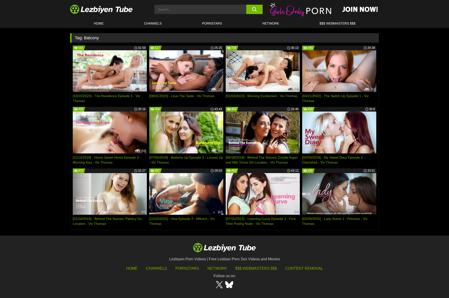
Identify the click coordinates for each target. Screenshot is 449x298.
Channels (156, 268)
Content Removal (304, 268)
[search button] (254, 9)
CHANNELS (153, 23)
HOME (99, 23)
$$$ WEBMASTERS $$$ (337, 23)
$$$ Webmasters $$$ (256, 268)
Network (270, 23)
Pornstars (212, 23)
